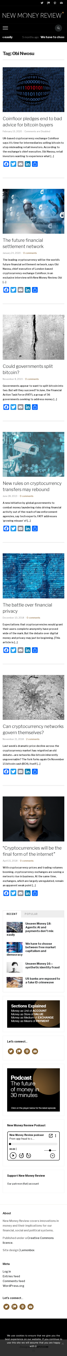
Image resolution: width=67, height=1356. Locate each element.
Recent (12, 914)
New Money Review (33, 1327)
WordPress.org (13, 1286)
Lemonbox (27, 1250)
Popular (31, 914)
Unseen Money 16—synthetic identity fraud (42, 965)
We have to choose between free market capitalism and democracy (31, 949)
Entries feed (11, 1276)
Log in (7, 1271)
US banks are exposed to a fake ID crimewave (42, 980)
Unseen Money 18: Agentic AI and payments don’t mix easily (30, 929)
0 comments (30, 253)
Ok (33, 1350)
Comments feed (14, 1281)
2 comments (32, 739)
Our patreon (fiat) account (23, 1183)
